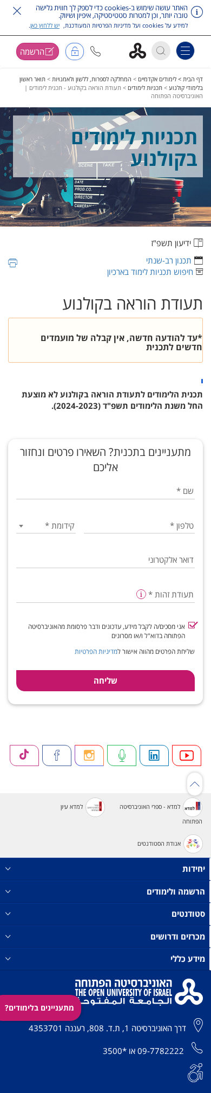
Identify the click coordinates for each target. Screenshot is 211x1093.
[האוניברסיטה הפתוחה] (141, 50)
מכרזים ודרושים (177, 936)
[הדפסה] (12, 263)
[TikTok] (24, 755)
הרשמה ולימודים (176, 891)
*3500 (115, 1050)
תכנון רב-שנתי (169, 260)
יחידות (193, 868)
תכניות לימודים (145, 87)
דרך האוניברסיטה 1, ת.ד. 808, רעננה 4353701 (107, 1028)
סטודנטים (188, 913)
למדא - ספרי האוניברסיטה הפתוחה (161, 813)
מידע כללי (187, 958)
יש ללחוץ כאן (45, 25)
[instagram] (89, 755)
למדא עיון (72, 806)
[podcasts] (121, 755)
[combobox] (46, 525)
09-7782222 (160, 1050)
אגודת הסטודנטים (159, 843)
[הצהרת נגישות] (195, 1071)
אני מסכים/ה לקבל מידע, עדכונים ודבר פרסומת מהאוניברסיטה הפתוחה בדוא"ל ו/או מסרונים (106, 631)
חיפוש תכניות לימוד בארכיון (150, 271)
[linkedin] (154, 755)
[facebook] (56, 755)
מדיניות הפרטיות (96, 651)
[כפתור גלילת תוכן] (195, 784)
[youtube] (186, 755)
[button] (95, 51)
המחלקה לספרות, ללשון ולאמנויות (91, 79)
